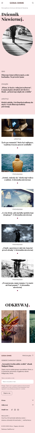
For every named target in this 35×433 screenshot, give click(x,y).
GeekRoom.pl (10, 429)
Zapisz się (6, 393)
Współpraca (27, 420)
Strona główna (5, 8)
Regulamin (4, 415)
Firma (3, 400)
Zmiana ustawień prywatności (11, 420)
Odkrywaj (4, 405)
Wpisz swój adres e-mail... (8, 378)
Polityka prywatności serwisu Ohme (13, 418)
